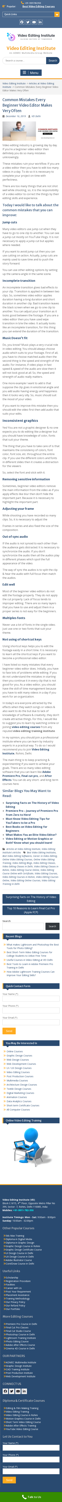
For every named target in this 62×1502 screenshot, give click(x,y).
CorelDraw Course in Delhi (20, 1263)
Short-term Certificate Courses (23, 1105)
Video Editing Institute (31, 48)
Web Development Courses (21, 1063)
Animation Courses (17, 1097)
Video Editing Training (17, 1411)
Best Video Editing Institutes (41, 852)
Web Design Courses (18, 1059)
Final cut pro (29, 776)
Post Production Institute (19, 1372)
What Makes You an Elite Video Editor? (31, 835)
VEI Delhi (36, 116)
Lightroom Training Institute (21, 1338)
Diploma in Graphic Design (20, 1242)
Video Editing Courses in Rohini (18, 876)
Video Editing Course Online (24, 869)
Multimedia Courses (17, 1080)
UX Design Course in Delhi (20, 1256)
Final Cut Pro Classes (17, 1327)
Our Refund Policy (15, 1305)
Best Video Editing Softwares (17, 856)
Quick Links (10, 14)
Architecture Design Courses (22, 1084)
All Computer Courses (18, 1109)
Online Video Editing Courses (17, 859)
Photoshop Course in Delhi (20, 1334)
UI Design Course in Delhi (19, 1253)
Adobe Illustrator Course (19, 1260)
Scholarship (12, 1277)
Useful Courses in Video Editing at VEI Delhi (30, 959)
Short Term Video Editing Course (23, 1422)
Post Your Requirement (18, 1291)
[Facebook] (22, 22)
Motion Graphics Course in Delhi (23, 1418)
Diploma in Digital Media (19, 1239)
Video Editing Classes (44, 863)
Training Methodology (18, 1298)
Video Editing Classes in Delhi (17, 866)
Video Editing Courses (46, 873)
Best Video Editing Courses (38, 6)
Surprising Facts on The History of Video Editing (31, 899)
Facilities (10, 1284)
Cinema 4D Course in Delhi (20, 1348)
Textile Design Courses (19, 1088)
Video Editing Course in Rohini (22, 1415)
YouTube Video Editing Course (22, 1429)
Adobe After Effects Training (21, 1425)
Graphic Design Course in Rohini (23, 1246)
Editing (10, 807)
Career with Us (14, 1288)
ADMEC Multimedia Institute (21, 1362)
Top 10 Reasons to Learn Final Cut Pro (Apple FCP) (31, 910)
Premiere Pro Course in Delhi (21, 1324)
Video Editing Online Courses (25, 880)
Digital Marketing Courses (20, 1093)
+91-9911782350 (33, 3)
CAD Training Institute (17, 1369)
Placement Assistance (17, 1295)
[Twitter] (28, 22)
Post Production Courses (20, 1076)
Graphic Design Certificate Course (24, 1249)
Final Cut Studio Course (18, 1331)
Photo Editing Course (17, 1341)
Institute (8, 753)
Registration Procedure (18, 1281)
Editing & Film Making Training (22, 1408)
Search (6, 921)
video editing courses (25, 727)
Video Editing (40, 749)
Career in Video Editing (45, 856)
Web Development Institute (20, 1376)
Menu (34, 73)
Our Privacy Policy (15, 1302)
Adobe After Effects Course (20, 1344)
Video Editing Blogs (22, 863)
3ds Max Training (15, 1235)
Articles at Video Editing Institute (23, 849)
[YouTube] (34, 22)
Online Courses (15, 1051)
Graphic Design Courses (19, 1055)
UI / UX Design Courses (19, 1068)
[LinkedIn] (40, 22)
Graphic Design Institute (19, 1365)
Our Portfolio (13, 1309)
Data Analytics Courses (19, 1101)
